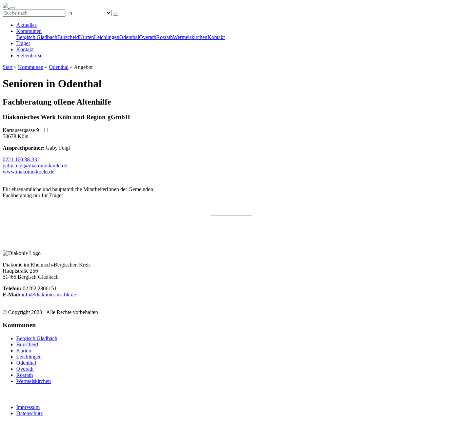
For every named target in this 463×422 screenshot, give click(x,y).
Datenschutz (29, 413)
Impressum (28, 407)
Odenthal (129, 37)
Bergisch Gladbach (36, 37)
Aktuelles (26, 25)
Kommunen (29, 31)
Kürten (86, 37)
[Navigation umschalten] (12, 8)
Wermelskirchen (190, 37)
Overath (147, 37)
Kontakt (216, 37)
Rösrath (164, 37)
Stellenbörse (29, 55)
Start (8, 67)
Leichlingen (106, 37)
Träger (23, 43)
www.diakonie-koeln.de (28, 172)
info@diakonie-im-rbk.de (49, 294)
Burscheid (68, 37)
